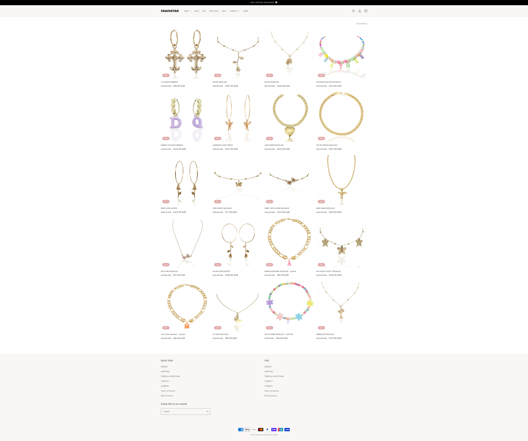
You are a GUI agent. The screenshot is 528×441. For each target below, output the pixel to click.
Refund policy (167, 395)
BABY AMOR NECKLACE (325, 208)
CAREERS (165, 386)
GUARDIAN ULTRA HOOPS (223, 145)
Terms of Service (168, 391)
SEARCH (164, 366)
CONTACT (165, 381)
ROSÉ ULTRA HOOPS (169, 208)
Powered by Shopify (271, 435)
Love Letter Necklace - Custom (173, 334)
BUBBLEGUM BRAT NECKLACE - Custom (280, 271)
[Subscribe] (207, 411)
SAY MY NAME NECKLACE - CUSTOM (279, 334)
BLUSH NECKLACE (220, 82)
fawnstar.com (260, 435)
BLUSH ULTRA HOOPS (221, 271)
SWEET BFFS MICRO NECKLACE (277, 208)
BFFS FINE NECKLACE (169, 271)
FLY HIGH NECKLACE (221, 334)
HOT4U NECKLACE (272, 82)
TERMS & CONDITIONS (170, 376)
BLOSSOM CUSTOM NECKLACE (328, 82)
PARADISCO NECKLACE (325, 334)
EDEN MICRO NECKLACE (222, 208)
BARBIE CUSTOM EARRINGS (172, 145)
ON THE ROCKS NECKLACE (327, 145)
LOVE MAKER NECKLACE (274, 145)
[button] (188, 11)
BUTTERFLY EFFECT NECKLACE (328, 271)
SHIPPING (165, 371)
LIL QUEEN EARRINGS (169, 82)
